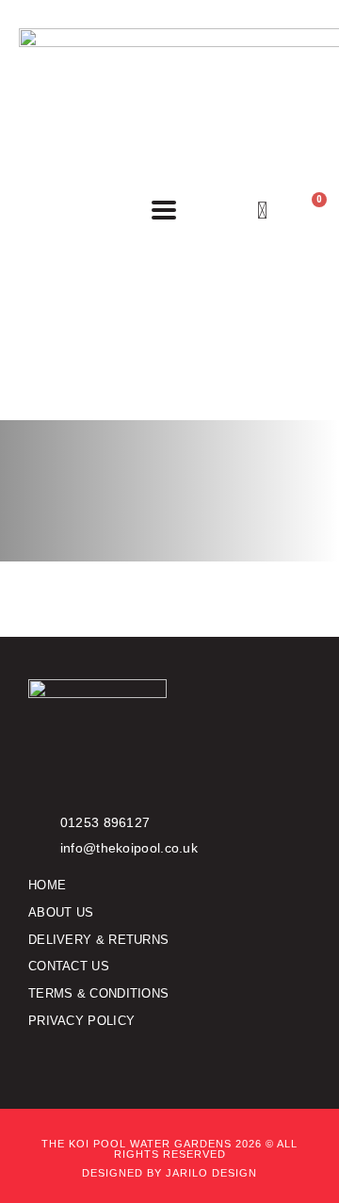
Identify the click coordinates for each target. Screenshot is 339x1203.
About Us (60, 912)
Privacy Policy (81, 1021)
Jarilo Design (211, 1173)
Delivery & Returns (98, 940)
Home (47, 885)
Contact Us (68, 966)
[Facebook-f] (36, 1058)
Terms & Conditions (98, 993)
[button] (164, 210)
